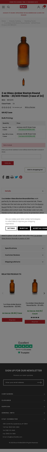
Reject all (24, 228)
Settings (11, 228)
